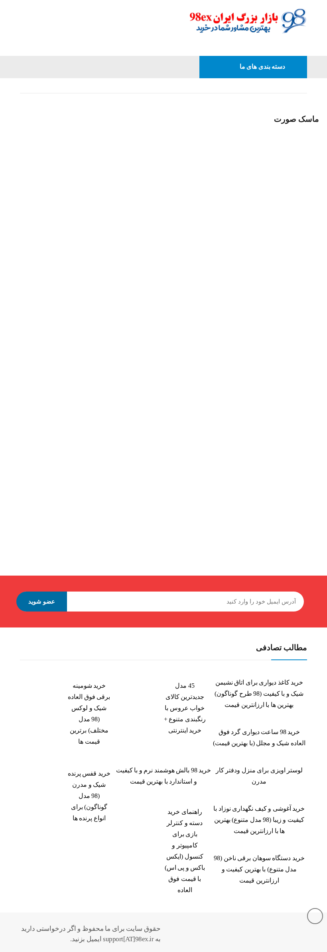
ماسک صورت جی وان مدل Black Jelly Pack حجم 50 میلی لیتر (243, 262)
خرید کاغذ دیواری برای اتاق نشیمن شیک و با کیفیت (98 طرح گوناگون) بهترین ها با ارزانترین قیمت (259, 693)
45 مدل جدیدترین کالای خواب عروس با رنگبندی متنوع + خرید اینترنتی (185, 708)
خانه (302, 86)
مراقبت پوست (225, 86)
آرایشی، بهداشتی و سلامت (124, 244)
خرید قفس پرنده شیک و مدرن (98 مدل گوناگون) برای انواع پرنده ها (89, 795)
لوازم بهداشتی (269, 86)
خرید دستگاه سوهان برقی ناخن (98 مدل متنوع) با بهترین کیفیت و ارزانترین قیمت (259, 869)
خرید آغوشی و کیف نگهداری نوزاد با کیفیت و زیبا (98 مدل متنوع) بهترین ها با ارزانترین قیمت (259, 819)
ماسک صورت (45, 244)
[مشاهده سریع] (20, 102)
